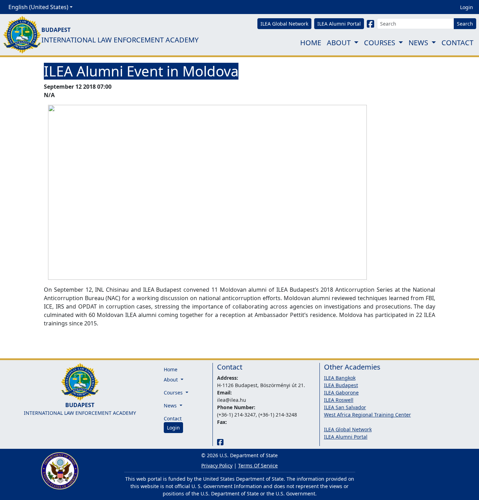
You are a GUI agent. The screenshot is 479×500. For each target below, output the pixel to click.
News (418, 42)
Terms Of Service (258, 465)
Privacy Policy (216, 465)
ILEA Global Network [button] (284, 23)
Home (310, 42)
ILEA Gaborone (341, 392)
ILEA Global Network (348, 429)
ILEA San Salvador (345, 407)
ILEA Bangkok (340, 377)
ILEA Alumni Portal (345, 436)
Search (465, 23)
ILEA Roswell (338, 400)
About (339, 42)
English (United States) (38, 7)
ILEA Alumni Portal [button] (339, 23)
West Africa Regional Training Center (367, 414)
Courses (379, 42)
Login (466, 7)
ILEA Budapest (341, 385)
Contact (457, 42)
